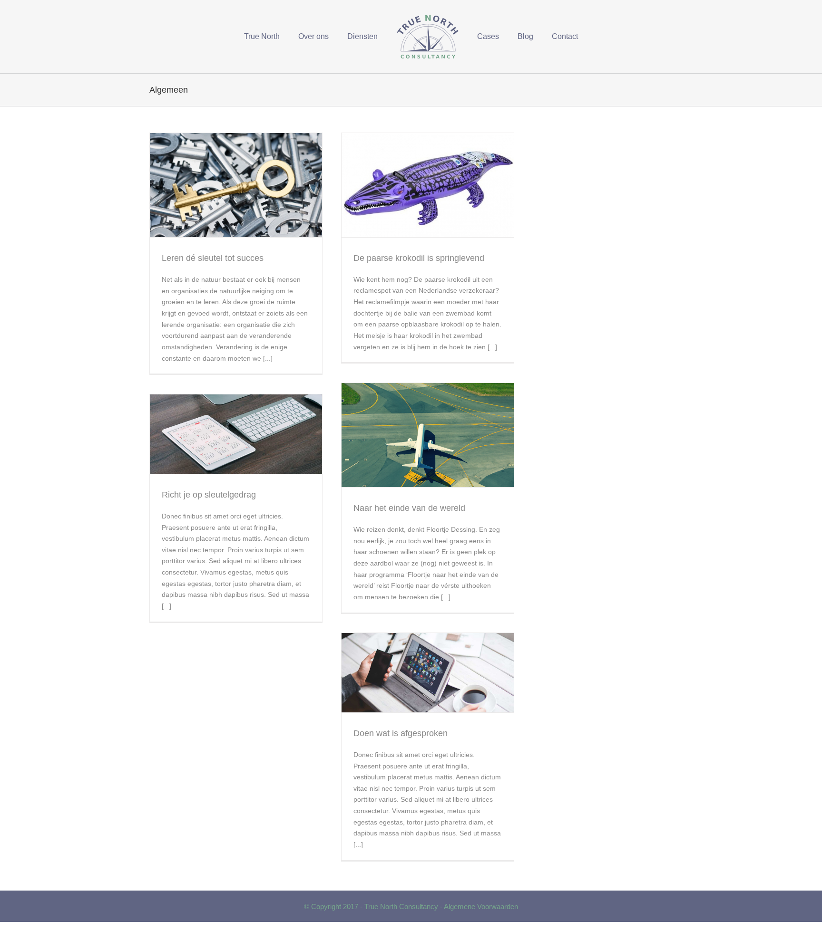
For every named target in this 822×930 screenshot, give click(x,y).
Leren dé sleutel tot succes (213, 258)
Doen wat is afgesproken (400, 733)
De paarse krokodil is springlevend (418, 258)
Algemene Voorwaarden (481, 906)
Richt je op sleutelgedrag (209, 494)
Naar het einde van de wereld (409, 508)
